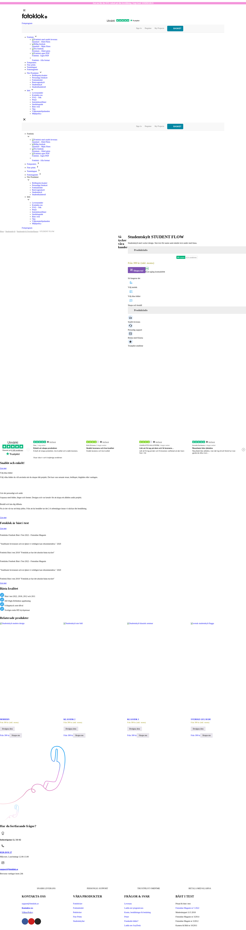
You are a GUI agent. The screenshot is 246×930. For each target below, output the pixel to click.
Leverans (128, 904)
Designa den (7, 729)
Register (148, 28)
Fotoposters (31, 62)
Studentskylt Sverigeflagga (27, 231)
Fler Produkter (33, 73)
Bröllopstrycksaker (39, 75)
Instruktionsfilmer (39, 102)
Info (29, 90)
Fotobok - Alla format (41, 60)
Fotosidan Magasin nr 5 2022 (187, 908)
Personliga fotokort (39, 78)
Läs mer (3, 468)
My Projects (159, 28)
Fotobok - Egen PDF (40, 56)
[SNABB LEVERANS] (46, 881)
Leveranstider (37, 93)
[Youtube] (31, 921)
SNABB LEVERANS (46, 888)
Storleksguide (37, 104)
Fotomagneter (32, 69)
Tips (33, 109)
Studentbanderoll (39, 87)
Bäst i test (36, 107)
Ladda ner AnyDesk (132, 925)
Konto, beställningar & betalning (137, 912)
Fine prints (31, 65)
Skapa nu (16, 735)
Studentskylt (37, 85)
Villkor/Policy (27, 912)
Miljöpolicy (36, 113)
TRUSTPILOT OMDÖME (148, 888)
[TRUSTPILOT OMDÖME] (148, 881)
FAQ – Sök (36, 97)
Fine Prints (77, 917)
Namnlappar (32, 67)
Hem (2, 231)
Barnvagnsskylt (38, 82)
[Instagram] (38, 921)
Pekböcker (77, 912)
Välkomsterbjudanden (41, 111)
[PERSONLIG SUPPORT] (97, 881)
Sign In (139, 28)
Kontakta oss (37, 95)
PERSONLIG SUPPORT (97, 888)
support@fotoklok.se (30, 904)
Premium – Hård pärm (41, 51)
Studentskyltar (79, 921)
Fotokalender (37, 80)
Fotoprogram (27, 23)
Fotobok (30, 37)
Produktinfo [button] (140, 250)
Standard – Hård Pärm (41, 42)
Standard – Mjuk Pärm (41, 46)
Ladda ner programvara (133, 908)
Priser (34, 100)
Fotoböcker (77, 904)
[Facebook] (25, 921)
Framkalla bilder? (131, 921)
